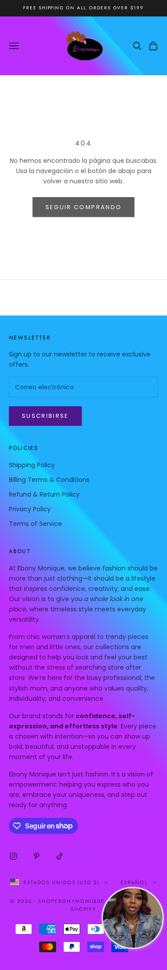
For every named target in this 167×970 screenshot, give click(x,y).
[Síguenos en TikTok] (59, 856)
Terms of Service (35, 523)
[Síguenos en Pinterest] (36, 856)
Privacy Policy (30, 509)
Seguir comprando (83, 207)
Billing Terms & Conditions (49, 479)
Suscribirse (45, 416)
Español (134, 882)
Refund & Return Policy (44, 494)
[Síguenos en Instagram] (13, 856)
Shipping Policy (32, 465)
